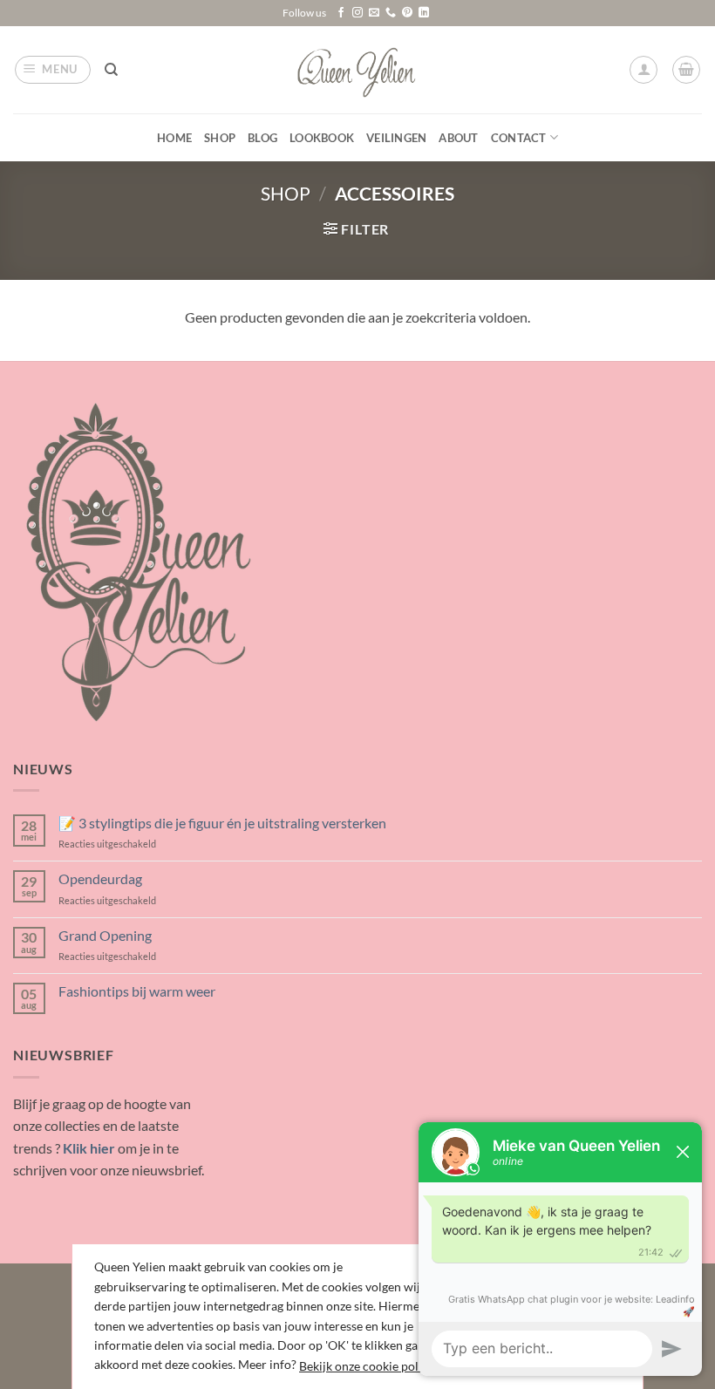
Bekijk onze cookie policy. (367, 1365)
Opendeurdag (100, 878)
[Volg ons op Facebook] (341, 13)
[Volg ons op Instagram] (357, 13)
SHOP (219, 138)
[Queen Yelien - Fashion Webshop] (358, 69)
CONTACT (519, 138)
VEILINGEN (396, 138)
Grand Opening (105, 935)
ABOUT (458, 138)
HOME (174, 138)
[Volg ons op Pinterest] (407, 13)
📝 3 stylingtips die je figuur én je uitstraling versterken (222, 822)
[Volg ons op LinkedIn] (424, 13)
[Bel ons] (390, 13)
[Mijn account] (643, 70)
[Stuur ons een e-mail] (374, 13)
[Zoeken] (111, 69)
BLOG (262, 138)
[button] (53, 70)
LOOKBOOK (321, 138)
